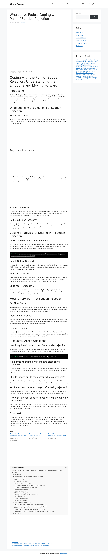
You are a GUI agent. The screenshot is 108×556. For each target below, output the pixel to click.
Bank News (15, 542)
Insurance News (81, 40)
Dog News (79, 35)
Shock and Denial (21, 478)
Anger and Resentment (23, 480)
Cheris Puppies (17, 4)
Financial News (81, 38)
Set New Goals (21, 496)
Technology (79, 46)
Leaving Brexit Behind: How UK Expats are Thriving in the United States (30, 545)
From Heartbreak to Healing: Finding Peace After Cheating (85, 73)
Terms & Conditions (80, 4)
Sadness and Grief (22, 481)
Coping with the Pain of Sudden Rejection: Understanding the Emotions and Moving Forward (37, 471)
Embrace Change (22, 500)
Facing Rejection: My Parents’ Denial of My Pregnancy (85, 64)
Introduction (17, 474)
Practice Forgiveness (23, 498)
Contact (69, 4)
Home (54, 4)
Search (78, 13)
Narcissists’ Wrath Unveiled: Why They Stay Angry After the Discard (87, 70)
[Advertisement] (39, 37)
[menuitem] (87, 60)
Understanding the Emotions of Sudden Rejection (29, 476)
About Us (61, 4)
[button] (65, 467)
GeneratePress (64, 553)
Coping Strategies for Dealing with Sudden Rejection (30, 485)
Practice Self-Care (22, 491)
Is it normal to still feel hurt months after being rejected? (32, 506)
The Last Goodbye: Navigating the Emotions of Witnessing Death (87, 67)
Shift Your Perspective (23, 493)
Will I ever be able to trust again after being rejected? (31, 509)
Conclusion (18, 513)
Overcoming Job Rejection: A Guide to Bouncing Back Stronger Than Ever (86, 77)
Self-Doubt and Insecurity (24, 483)
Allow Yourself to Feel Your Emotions (27, 487)
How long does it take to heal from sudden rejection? (31, 504)
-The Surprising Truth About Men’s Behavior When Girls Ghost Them (18, 435)
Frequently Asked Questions (23, 502)
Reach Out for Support (23, 489)
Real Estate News (81, 43)
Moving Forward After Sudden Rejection (26, 495)
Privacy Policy (93, 4)
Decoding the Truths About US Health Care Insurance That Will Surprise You (32, 543)
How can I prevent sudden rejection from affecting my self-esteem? (35, 511)
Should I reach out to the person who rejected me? (31, 508)
